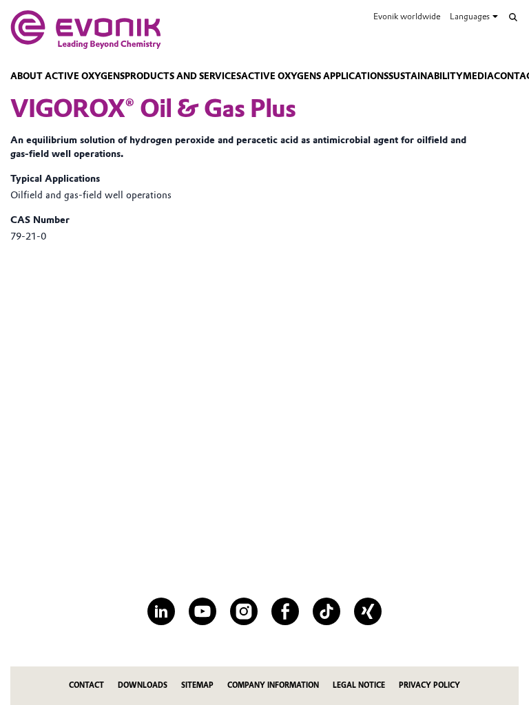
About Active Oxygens (67, 76)
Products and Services (183, 76)
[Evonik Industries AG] (85, 29)
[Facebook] (285, 611)
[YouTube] (202, 611)
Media (478, 76)
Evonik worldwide (406, 16)
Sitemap (197, 685)
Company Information (273, 685)
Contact (86, 685)
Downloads (142, 685)
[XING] (368, 611)
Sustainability (425, 76)
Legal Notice (359, 685)
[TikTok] (326, 611)
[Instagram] (244, 611)
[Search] (513, 17)
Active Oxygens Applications (314, 76)
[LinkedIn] (161, 611)
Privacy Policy (429, 685)
